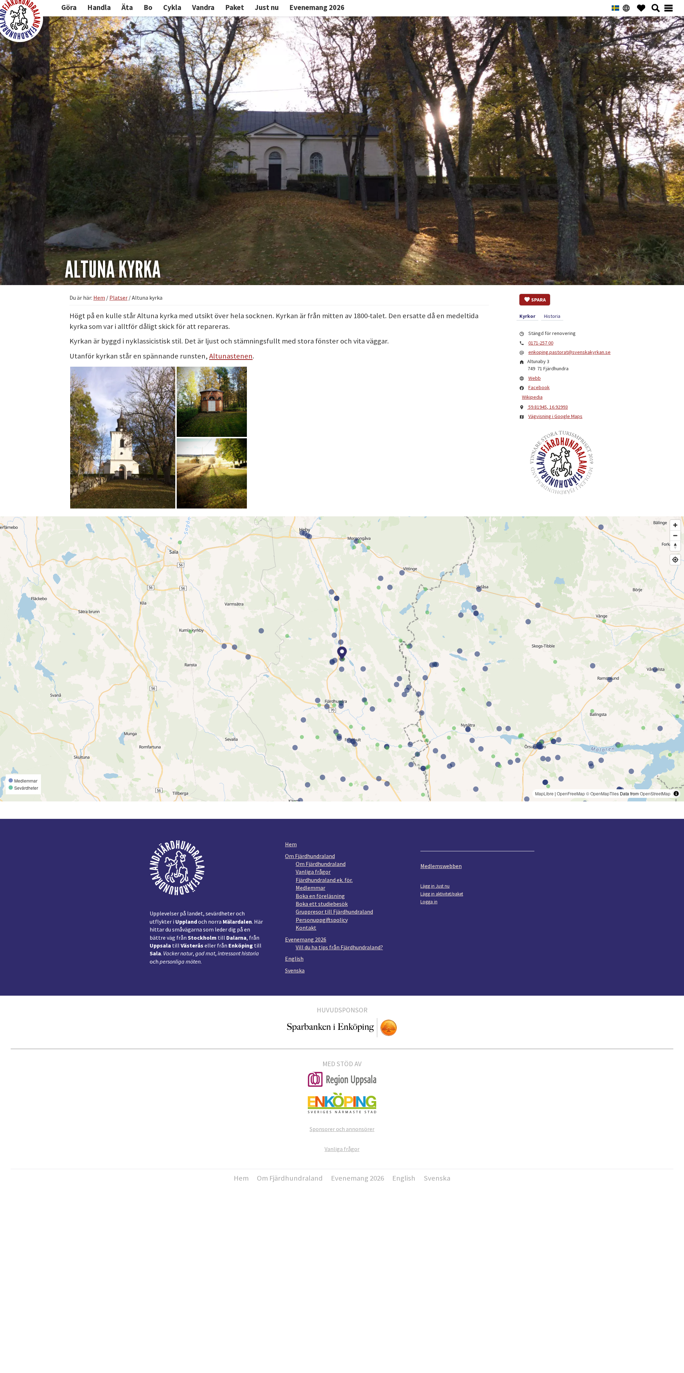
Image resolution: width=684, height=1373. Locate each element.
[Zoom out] (675, 535)
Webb (534, 378)
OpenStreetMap (655, 793)
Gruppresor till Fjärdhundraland (334, 911)
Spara (538, 299)
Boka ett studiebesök (322, 903)
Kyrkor (527, 316)
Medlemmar (310, 887)
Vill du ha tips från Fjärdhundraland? (339, 947)
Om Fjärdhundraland (310, 856)
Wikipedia (532, 397)
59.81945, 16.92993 (547, 407)
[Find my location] (675, 559)
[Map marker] (342, 654)
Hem (291, 844)
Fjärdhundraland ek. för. (324, 879)
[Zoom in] (675, 525)
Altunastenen (231, 356)
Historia (552, 316)
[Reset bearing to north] (675, 546)
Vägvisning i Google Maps (555, 416)
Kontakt (306, 927)
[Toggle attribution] (676, 793)
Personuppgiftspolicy (322, 919)
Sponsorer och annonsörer (342, 1128)
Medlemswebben (441, 865)
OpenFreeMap (571, 793)
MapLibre (544, 793)
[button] (122, 437)
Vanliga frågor (313, 871)
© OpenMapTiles (602, 793)
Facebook (539, 387)
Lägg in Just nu (435, 886)
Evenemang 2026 (305, 939)
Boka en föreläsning (320, 895)
